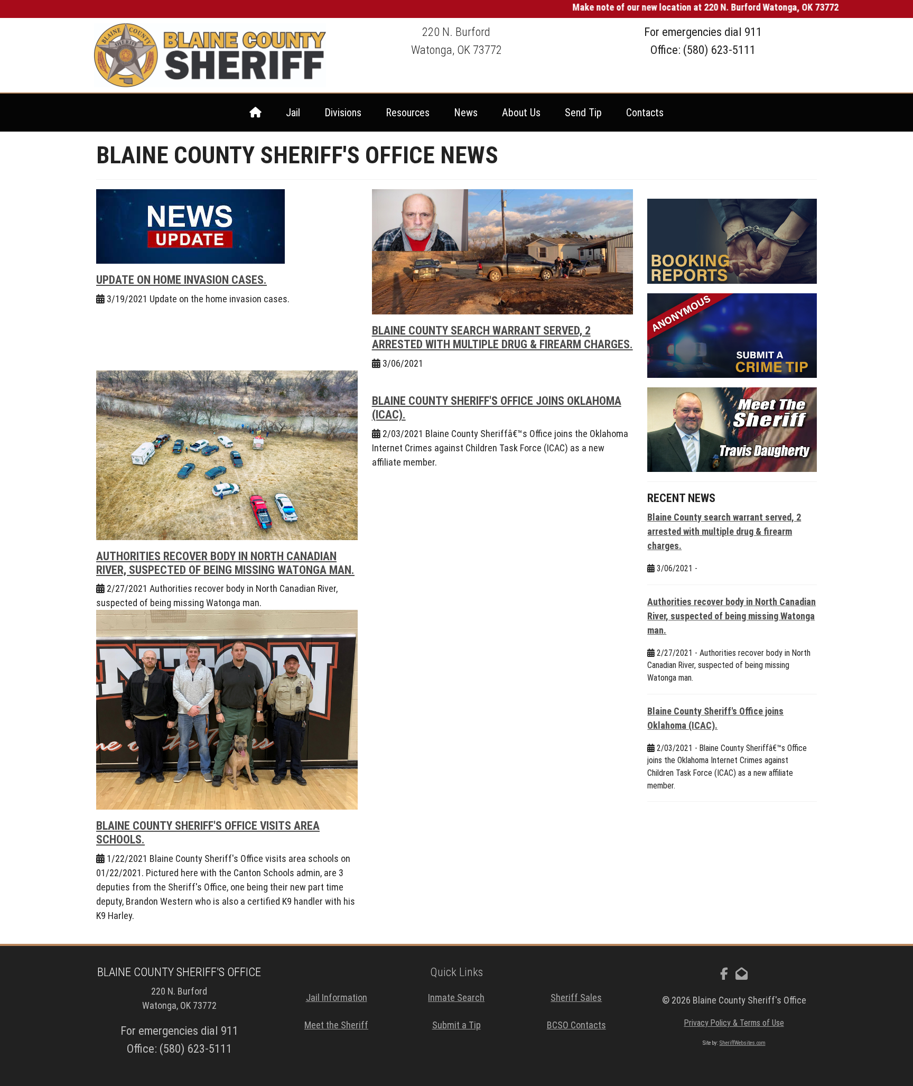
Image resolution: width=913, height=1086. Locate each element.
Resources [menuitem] (408, 112)
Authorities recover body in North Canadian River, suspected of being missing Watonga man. (225, 563)
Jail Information (336, 997)
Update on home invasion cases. (181, 279)
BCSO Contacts (576, 1025)
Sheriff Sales (576, 997)
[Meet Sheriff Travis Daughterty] (732, 429)
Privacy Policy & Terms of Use (734, 1023)
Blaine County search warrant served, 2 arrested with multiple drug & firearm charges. (502, 337)
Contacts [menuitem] (645, 112)
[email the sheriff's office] (741, 974)
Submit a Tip (456, 1025)
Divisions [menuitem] (342, 112)
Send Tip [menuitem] (583, 112)
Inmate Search (456, 997)
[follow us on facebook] (724, 974)
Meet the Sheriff (336, 1025)
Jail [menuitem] (293, 112)
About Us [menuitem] (521, 112)
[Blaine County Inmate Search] (732, 241)
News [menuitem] (466, 112)
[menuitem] (255, 112)
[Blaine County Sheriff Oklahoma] (210, 55)
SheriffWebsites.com (743, 1042)
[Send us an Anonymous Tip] (732, 335)
